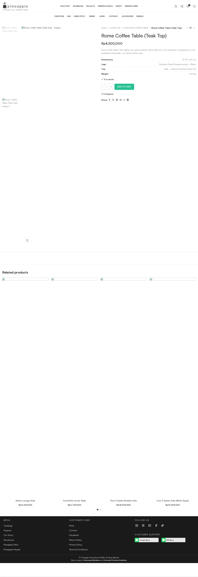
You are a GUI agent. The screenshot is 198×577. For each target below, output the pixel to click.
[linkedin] (137, 525)
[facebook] (156, 525)
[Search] (194, 6)
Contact (73, 530)
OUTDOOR (115, 28)
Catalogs (8, 525)
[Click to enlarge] (27, 240)
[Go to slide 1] (97, 509)
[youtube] (150, 525)
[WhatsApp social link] (124, 100)
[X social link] (113, 100)
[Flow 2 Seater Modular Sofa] (124, 388)
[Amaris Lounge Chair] (25, 388)
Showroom (9, 540)
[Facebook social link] (109, 100)
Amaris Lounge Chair (25, 500)
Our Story (8, 535)
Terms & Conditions (78, 549)
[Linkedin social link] (120, 100)
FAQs (71, 525)
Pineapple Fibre (11, 544)
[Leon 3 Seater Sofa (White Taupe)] (173, 388)
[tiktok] (162, 525)
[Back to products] (190, 28)
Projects (7, 530)
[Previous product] (187, 28)
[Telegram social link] (128, 100)
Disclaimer (74, 535)
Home (104, 28)
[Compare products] (182, 6)
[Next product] (194, 28)
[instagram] (143, 525)
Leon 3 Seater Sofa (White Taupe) (173, 500)
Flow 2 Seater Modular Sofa (123, 500)
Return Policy (75, 540)
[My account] (176, 6)
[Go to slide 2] (100, 509)
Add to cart (124, 86)
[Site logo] (15, 6)
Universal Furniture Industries (115, 560)
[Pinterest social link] (117, 100)
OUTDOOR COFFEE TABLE (135, 28)
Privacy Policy (75, 544)
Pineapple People (12, 549)
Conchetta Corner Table (74, 500)
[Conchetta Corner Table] (74, 388)
